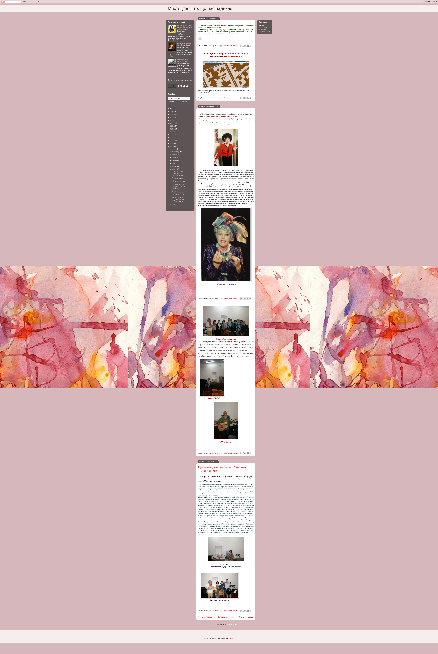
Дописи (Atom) (232, 624)
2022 (172, 123)
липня (174, 163)
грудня (174, 149)
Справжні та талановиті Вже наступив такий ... (179, 192)
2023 (172, 120)
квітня (174, 205)
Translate (184, 101)
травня (174, 169)
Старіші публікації (246, 617)
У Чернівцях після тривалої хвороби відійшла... (179, 186)
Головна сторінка (225, 617)
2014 (172, 146)
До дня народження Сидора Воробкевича (184, 26)
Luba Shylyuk (264, 26)
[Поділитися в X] (246, 46)
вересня (175, 157)
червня (174, 166)
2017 (172, 138)
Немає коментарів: (231, 46)
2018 (172, 135)
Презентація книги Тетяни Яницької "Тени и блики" (178, 199)
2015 (172, 143)
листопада (176, 152)
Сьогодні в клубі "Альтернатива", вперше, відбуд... (178, 173)
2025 (172, 114)
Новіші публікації (205, 617)
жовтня (174, 155)
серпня (174, 160)
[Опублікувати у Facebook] (248, 46)
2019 (172, 132)
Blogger (230, 638)
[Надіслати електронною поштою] (241, 46)
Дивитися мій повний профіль (264, 30)
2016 (172, 140)
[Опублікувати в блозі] (244, 46)
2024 (172, 117)
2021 (172, 126)
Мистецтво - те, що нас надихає (200, 8)
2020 (172, 129)
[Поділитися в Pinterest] (250, 46)
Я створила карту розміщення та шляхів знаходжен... (179, 179)
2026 (172, 111)
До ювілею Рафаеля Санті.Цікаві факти (184, 44)
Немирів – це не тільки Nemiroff (182, 60)
